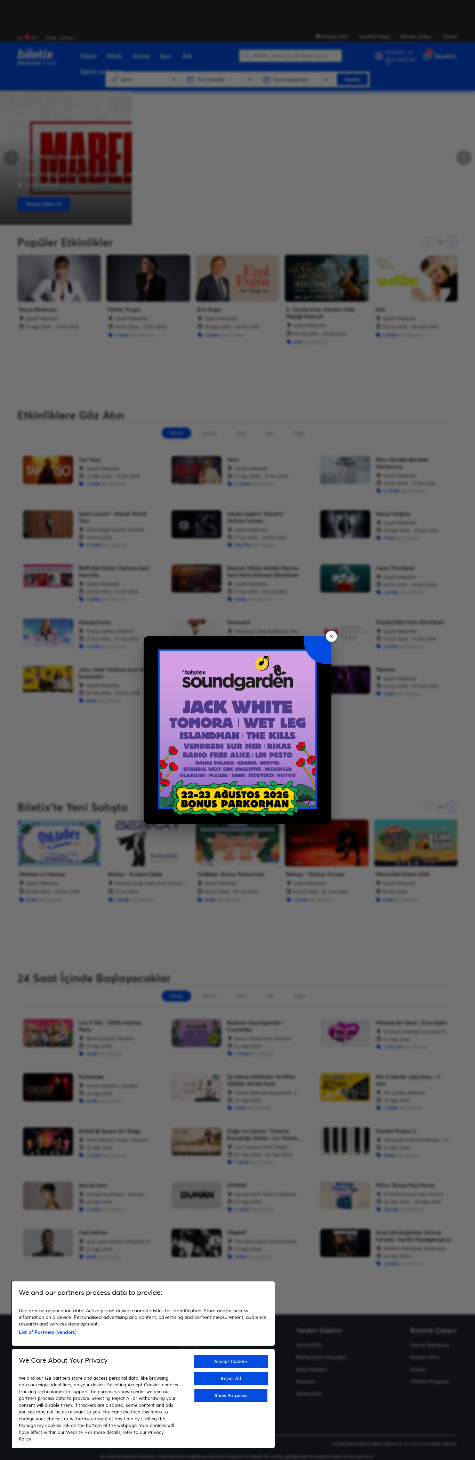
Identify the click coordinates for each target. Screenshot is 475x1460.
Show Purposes (231, 1395)
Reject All (230, 1378)
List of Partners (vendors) (48, 1332)
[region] (143, 1365)
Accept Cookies (231, 1361)
